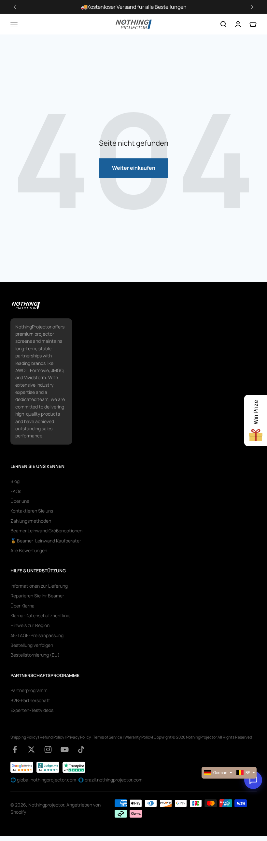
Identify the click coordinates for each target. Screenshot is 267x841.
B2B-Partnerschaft (30, 700)
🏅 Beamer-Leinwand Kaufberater (45, 541)
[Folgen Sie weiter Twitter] (31, 749)
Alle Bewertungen (28, 550)
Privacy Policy (78, 737)
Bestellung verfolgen (31, 645)
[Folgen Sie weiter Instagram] (48, 749)
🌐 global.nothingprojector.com (43, 780)
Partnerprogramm (29, 690)
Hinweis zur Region (29, 625)
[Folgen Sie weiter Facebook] (14, 749)
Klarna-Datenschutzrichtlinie (40, 615)
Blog (15, 481)
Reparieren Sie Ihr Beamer (37, 596)
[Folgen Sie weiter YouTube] (64, 749)
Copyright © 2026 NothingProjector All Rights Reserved (203, 737)
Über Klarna (22, 606)
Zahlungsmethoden (30, 521)
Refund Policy (52, 737)
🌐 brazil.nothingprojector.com (110, 780)
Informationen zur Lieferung (39, 586)
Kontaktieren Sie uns (31, 511)
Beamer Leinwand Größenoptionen (46, 530)
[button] (252, 7)
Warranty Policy (138, 737)
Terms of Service (107, 737)
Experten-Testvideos (31, 710)
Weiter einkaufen (133, 167)
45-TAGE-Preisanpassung (36, 635)
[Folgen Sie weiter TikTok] (81, 749)
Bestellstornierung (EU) (35, 655)
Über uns (19, 501)
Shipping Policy (23, 737)
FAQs (15, 491)
